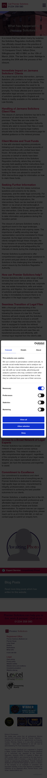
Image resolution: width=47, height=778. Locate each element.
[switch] (41, 395)
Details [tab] (23, 350)
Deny (23, 433)
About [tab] (38, 350)
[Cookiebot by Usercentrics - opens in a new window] (34, 343)
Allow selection (23, 426)
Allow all (23, 419)
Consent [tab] (8, 350)
